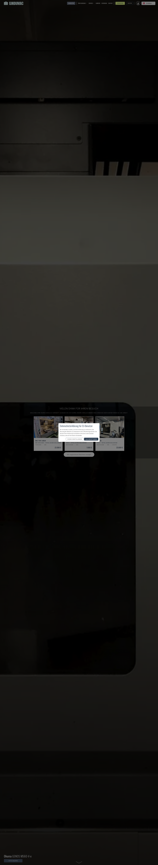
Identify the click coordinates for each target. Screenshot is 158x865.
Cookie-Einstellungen (74, 439)
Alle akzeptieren (91, 439)
